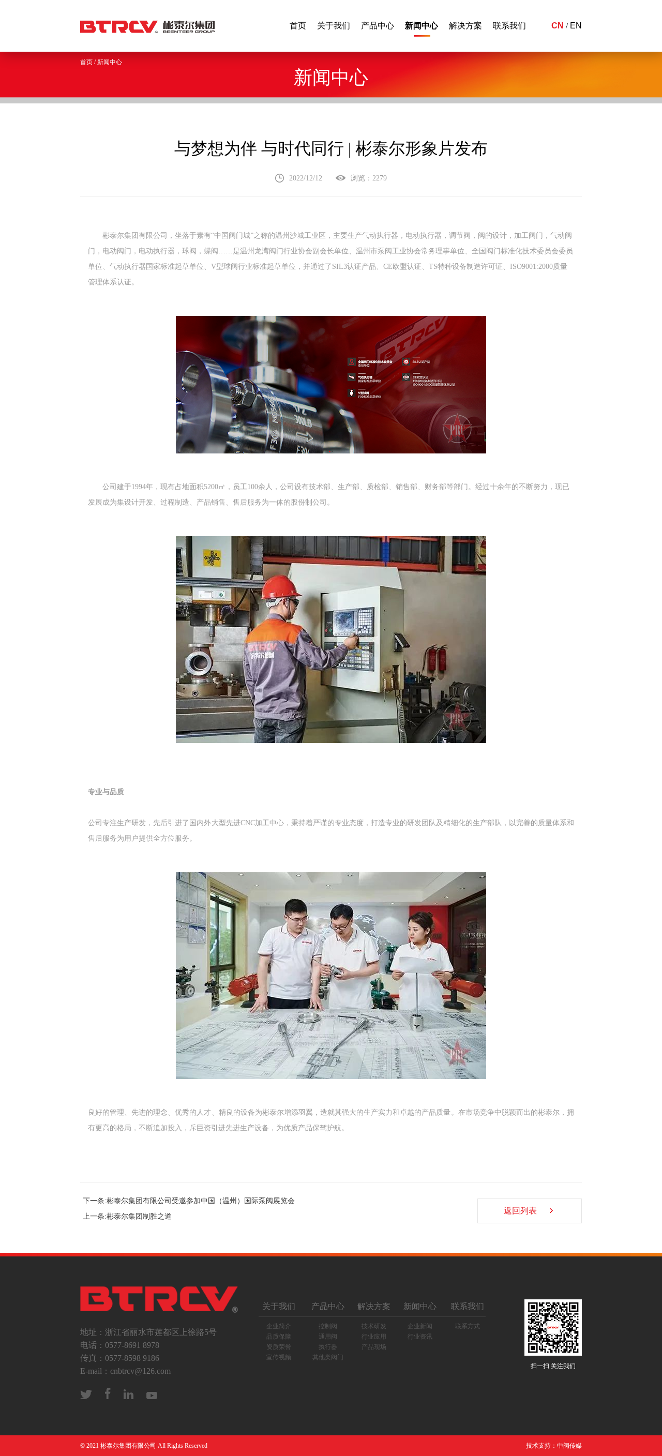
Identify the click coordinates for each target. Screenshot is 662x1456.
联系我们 (509, 25)
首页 (298, 25)
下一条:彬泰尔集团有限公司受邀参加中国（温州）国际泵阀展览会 (189, 1201)
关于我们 (333, 25)
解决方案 (465, 25)
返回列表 (520, 1210)
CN (557, 25)
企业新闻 (420, 1326)
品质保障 (278, 1336)
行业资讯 (420, 1336)
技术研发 (374, 1326)
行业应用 (374, 1336)
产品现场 (374, 1347)
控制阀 (328, 1326)
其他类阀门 (327, 1357)
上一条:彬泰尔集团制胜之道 (127, 1216)
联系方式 (467, 1326)
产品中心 (377, 25)
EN (576, 25)
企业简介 (278, 1326)
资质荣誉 (278, 1347)
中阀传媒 (569, 1445)
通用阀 (328, 1336)
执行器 (328, 1347)
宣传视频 (278, 1357)
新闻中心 (421, 25)
